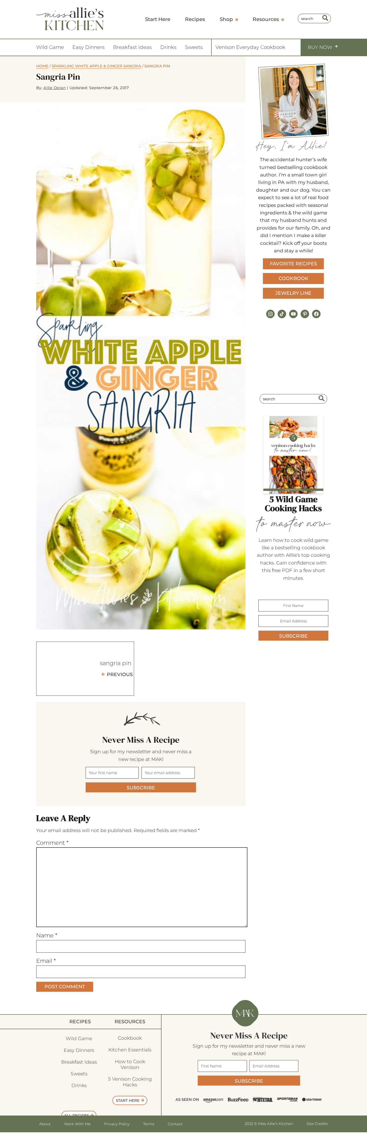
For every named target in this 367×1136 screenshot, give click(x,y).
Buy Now (320, 47)
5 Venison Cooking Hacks (130, 1082)
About (45, 1124)
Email (46, 960)
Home (42, 66)
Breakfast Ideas (132, 47)
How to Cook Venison (130, 1064)
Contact (175, 1124)
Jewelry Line (293, 293)
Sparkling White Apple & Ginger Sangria (96, 66)
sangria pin (115, 663)
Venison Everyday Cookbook (250, 47)
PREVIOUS (120, 674)
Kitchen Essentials (129, 1050)
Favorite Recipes (293, 264)
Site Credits (317, 1123)
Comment (52, 842)
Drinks (168, 47)
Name (46, 935)
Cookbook (293, 278)
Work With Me (77, 1124)
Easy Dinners (88, 47)
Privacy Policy (117, 1124)
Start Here (128, 1100)
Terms (148, 1124)
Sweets (194, 47)
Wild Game (50, 47)
